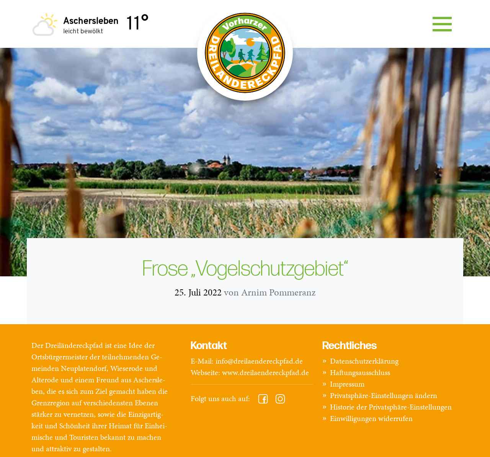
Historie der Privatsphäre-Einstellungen (391, 407)
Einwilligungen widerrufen (371, 418)
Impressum (347, 384)
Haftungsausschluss (360, 372)
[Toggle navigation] (442, 24)
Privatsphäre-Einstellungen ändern (383, 395)
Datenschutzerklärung (364, 361)
